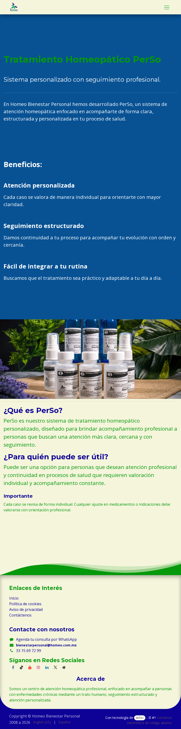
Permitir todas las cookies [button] (34, 713)
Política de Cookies (23, 703)
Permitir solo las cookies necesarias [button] (42, 723)
